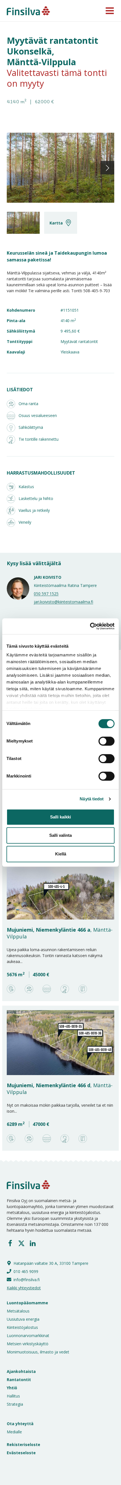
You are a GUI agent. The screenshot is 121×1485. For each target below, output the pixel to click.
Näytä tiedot (92, 798)
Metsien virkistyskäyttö (27, 1343)
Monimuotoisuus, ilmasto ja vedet (38, 1352)
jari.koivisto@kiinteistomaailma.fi (63, 601)
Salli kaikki (60, 816)
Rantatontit (19, 1379)
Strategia (15, 1404)
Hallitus (13, 1396)
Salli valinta (60, 835)
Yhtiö (12, 1387)
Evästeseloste (21, 1452)
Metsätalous (18, 1311)
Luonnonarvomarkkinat (28, 1335)
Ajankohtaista (21, 1371)
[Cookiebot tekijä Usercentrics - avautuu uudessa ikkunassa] (90, 626)
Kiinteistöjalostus (22, 1327)
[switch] (100, 741)
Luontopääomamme (27, 1302)
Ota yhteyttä (20, 1423)
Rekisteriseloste (23, 1444)
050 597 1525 (46, 593)
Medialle (14, 1431)
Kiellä (60, 853)
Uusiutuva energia (23, 1319)
